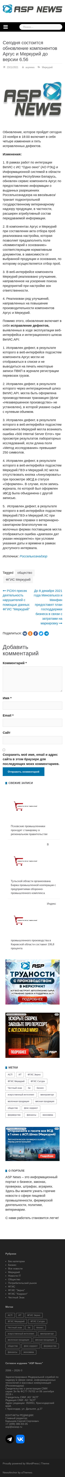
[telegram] (46, 633)
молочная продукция (18, 1101)
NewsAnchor (10, 1472)
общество (24, 573)
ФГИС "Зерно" (16, 1290)
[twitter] (41, 633)
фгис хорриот (31, 1108)
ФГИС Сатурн (38, 1081)
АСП (10, 1074)
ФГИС (11, 1286)
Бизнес (12, 1264)
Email (8, 715)
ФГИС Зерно (34, 1074)
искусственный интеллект (21, 1094)
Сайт (6, 732)
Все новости (15, 1268)
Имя (7, 698)
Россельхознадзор (33, 556)
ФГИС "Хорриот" (18, 1293)
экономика (47, 1115)
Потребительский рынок (22, 1283)
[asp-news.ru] (32, 8)
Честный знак (15, 1088)
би (29, 1088)
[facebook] (35, 633)
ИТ (20, 1074)
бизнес (40, 1088)
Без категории (16, 1261)
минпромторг (47, 1094)
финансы (31, 1115)
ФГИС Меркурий (18, 579)
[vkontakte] (25, 633)
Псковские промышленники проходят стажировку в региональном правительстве (29, 830)
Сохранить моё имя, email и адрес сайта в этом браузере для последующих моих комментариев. (31, 759)
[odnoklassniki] (30, 633)
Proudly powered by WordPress (21, 1463)
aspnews (30, 67)
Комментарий (15, 663)
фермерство (14, 1115)
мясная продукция (44, 1101)
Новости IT (14, 1275)
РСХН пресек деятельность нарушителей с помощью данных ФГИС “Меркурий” (16, 600)
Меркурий (47, 67)
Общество (14, 1279)
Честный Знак (16, 1297)
